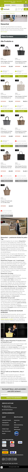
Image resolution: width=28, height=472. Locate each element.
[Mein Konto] (16, 9)
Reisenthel (3, 59)
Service (14, 5)
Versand (15, 463)
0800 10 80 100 (7, 406)
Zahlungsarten (5, 422)
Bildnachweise (17, 429)
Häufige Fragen (5, 428)
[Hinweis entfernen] (26, 2)
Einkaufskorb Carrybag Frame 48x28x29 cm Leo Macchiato (21, 132)
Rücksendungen (5, 424)
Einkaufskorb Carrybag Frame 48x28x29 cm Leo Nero (6, 132)
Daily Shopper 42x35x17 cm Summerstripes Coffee (21, 97)
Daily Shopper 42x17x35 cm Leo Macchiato (7, 62)
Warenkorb (7, 76)
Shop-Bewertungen (6, 431)
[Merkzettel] (19, 9)
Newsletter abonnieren (14, 397)
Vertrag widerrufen (8, 413)
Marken (7, 13)
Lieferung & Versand (6, 420)
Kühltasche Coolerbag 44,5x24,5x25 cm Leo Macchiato (6, 167)
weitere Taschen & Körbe (7, 319)
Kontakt (4, 433)
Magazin (7, 5)
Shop (2, 5)
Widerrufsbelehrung (18, 424)
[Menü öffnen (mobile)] (26, 9)
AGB (15, 422)
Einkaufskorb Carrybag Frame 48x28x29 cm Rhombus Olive (6, 97)
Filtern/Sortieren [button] (7, 36)
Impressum (16, 427)
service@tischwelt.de (7, 409)
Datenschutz (17, 420)
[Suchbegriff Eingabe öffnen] (26, 5)
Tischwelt (3, 13)
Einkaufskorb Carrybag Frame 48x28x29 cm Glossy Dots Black (21, 62)
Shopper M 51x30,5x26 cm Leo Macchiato (6, 201)
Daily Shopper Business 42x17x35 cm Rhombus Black (21, 167)
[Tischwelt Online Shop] (5, 9)
